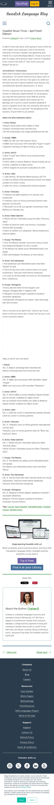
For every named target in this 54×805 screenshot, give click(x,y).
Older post (11, 652)
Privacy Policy (26, 787)
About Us (27, 670)
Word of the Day (27, 716)
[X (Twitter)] (18, 765)
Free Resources (27, 706)
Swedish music (16, 510)
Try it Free (22, 3)
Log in (34, 3)
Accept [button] (21, 800)
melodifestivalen (35, 507)
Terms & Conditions (27, 747)
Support (27, 727)
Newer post (42, 652)
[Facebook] (27, 765)
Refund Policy (27, 737)
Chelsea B (14, 38)
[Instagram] (10, 765)
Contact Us (27, 732)
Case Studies (27, 691)
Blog (27, 675)
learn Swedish (21, 507)
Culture (33, 38)
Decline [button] (32, 800)
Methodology (27, 701)
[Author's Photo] (27, 599)
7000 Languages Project (27, 711)
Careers (27, 679)
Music (39, 38)
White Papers (27, 696)
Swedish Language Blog (27, 13)
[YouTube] (44, 765)
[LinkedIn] (35, 765)
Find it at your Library (27, 567)
